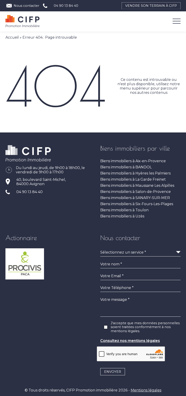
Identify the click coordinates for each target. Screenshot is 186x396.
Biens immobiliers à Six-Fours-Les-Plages (136, 204)
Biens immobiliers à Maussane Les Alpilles (137, 185)
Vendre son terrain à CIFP (151, 6)
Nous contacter (26, 6)
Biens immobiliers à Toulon (124, 210)
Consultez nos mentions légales (130, 341)
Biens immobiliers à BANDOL (126, 167)
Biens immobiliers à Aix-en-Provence (133, 161)
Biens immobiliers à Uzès (122, 216)
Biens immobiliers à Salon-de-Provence (135, 191)
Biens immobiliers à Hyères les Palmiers (135, 173)
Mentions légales (146, 390)
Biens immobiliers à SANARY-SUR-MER (135, 198)
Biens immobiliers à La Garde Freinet (133, 179)
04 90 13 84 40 (66, 6)
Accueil (12, 37)
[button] (22, 21)
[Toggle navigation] (177, 21)
